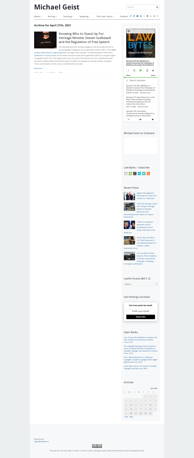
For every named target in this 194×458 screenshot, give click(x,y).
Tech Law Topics (104, 16)
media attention (46, 53)
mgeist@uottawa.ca (41, 441)
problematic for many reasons (45, 55)
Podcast (124, 16)
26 (131, 413)
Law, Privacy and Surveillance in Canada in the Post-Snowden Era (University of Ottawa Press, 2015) (140, 339)
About (37, 16)
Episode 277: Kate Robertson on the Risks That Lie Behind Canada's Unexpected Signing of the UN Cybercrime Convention (140, 100)
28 (141, 413)
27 (136, 413)
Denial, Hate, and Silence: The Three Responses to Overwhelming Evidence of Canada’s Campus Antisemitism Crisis (140, 242)
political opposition (59, 53)
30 (150, 413)
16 (150, 405)
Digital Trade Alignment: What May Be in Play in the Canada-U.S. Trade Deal (146, 196)
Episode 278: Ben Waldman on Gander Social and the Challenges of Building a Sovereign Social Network (140, 88)
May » (131, 417)
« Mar (126, 417)
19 (131, 409)
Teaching (67, 16)
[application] (140, 52)
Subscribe (141, 317)
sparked (37, 53)
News (60, 72)
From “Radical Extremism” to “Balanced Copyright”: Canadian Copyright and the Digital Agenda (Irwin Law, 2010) (140, 359)
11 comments (51, 72)
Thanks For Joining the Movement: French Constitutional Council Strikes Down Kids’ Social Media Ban (139, 227)
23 (150, 409)
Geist (56, 6)
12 (131, 405)
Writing (51, 16)
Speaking (83, 16)
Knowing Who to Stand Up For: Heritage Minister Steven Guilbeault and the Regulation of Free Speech (85, 37)
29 (145, 413)
